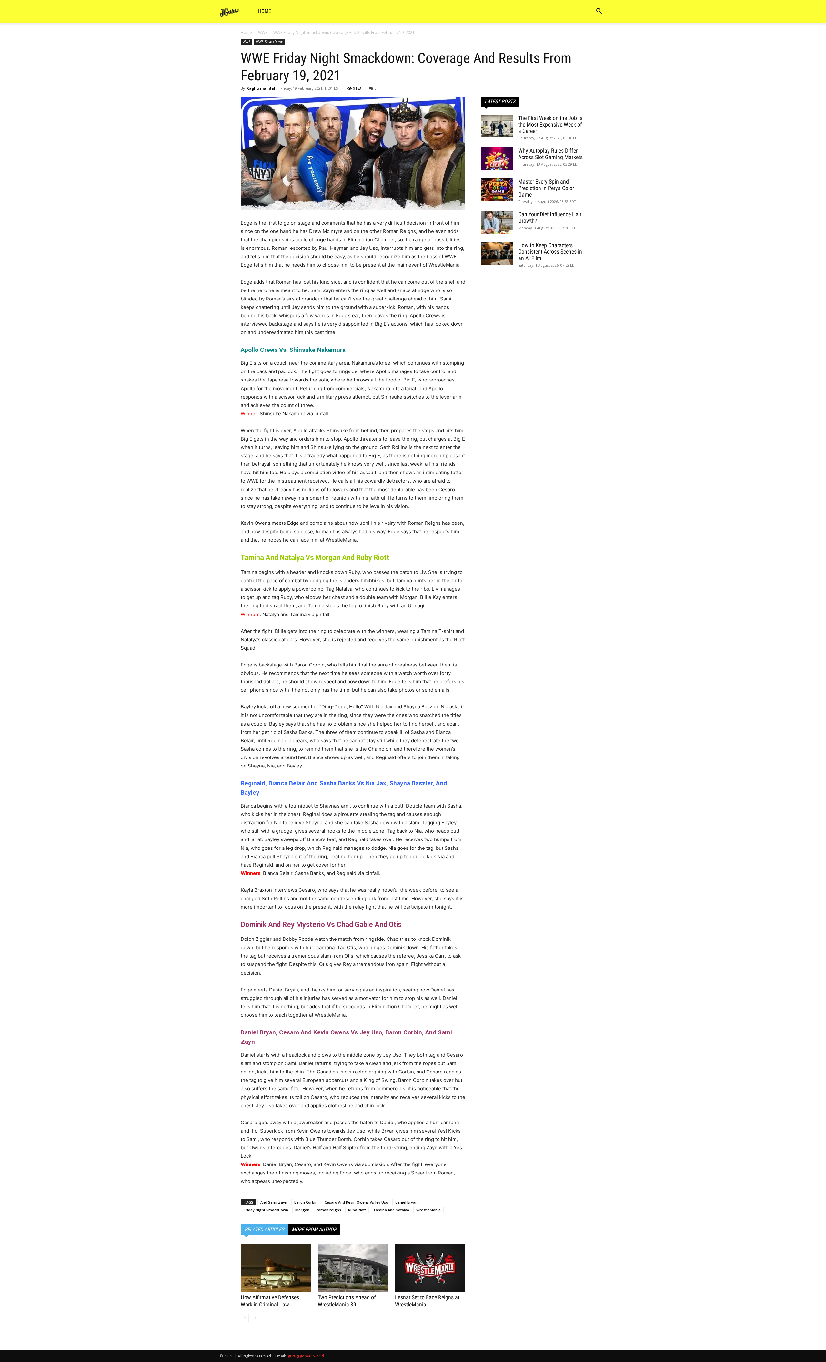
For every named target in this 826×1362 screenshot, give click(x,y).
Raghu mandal (261, 88)
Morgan (302, 1209)
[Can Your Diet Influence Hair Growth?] (497, 222)
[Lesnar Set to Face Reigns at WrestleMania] (430, 1268)
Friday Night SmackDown (266, 1209)
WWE (262, 32)
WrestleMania (428, 1209)
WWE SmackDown (269, 41)
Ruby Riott (357, 1209)
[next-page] (255, 1318)
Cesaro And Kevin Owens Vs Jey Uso (356, 1202)
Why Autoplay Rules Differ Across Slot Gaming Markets (550, 153)
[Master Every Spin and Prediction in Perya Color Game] (497, 189)
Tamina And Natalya (391, 1209)
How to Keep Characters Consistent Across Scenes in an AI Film (550, 251)
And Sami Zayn (273, 1202)
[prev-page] (245, 1318)
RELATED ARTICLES (264, 1229)
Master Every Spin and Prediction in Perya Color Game (546, 188)
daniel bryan (406, 1202)
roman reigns (329, 1209)
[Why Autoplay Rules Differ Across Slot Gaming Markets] (497, 158)
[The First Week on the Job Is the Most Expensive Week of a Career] (497, 126)
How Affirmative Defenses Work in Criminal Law (270, 1301)
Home (264, 11)
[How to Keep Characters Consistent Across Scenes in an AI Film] (497, 253)
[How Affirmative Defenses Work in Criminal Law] (276, 1268)
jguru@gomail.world (305, 1356)
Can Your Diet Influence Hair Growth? (549, 217)
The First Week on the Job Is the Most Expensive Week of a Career (550, 124)
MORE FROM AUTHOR (314, 1229)
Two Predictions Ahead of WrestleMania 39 (347, 1301)
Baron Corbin (305, 1202)
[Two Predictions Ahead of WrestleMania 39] (353, 1268)
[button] (599, 12)
